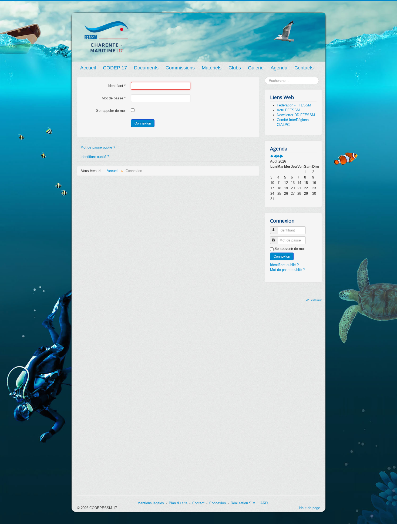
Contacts (304, 67)
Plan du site (178, 503)
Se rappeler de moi (111, 111)
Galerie (256, 67)
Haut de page (309, 508)
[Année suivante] (278, 156)
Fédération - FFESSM (294, 105)
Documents (146, 67)
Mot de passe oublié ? (97, 147)
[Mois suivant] (281, 156)
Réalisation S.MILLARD (249, 503)
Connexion (142, 123)
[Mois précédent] (275, 156)
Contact (198, 503)
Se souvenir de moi (289, 249)
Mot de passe (114, 98)
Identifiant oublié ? (94, 157)
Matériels (211, 67)
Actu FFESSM (288, 110)
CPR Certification (314, 300)
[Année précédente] (272, 156)
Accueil (88, 67)
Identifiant (117, 86)
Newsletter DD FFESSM (296, 115)
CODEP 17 (115, 67)
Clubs (234, 67)
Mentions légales (150, 503)
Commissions (180, 67)
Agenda (279, 67)
